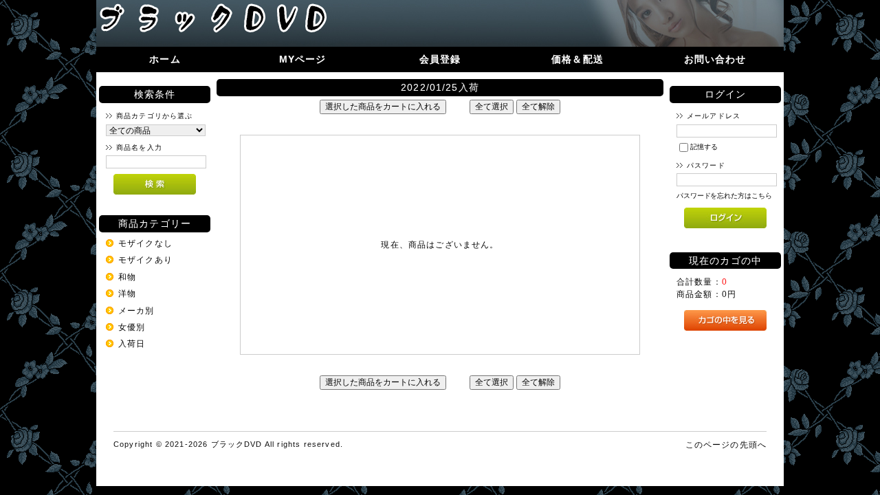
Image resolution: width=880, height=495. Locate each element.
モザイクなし (145, 243)
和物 (127, 276)
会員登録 (440, 59)
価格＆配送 (577, 59)
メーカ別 (136, 310)
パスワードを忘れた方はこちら (724, 195)
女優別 (131, 326)
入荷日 (131, 343)
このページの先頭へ (726, 444)
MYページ (303, 59)
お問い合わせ (715, 59)
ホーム (164, 59)
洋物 (127, 293)
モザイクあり (145, 259)
